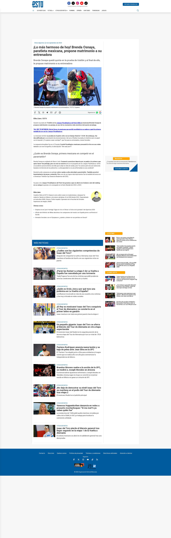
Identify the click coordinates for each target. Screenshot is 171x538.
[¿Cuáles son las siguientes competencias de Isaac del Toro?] (44, 255)
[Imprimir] (59, 112)
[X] (73, 3)
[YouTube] (81, 3)
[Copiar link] (55, 112)
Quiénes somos (61, 453)
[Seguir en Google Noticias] (100, 112)
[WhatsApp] (43, 112)
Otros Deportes (61, 10)
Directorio (51, 453)
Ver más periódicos (130, 4)
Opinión (79, 10)
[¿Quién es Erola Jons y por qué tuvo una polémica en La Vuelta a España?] (44, 293)
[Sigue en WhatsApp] (97, 112)
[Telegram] (47, 112)
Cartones (87, 10)
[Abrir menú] (33, 10)
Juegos (104, 10)
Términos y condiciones (93, 453)
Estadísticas (41, 10)
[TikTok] (86, 3)
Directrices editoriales (110, 453)
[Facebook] (69, 3)
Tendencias (95, 10)
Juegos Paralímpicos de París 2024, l (69, 123)
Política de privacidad (76, 453)
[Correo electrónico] (51, 112)
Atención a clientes (126, 453)
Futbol (50, 10)
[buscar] (138, 10)
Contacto (42, 453)
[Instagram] (77, 3)
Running (72, 10)
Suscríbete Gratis (121, 168)
